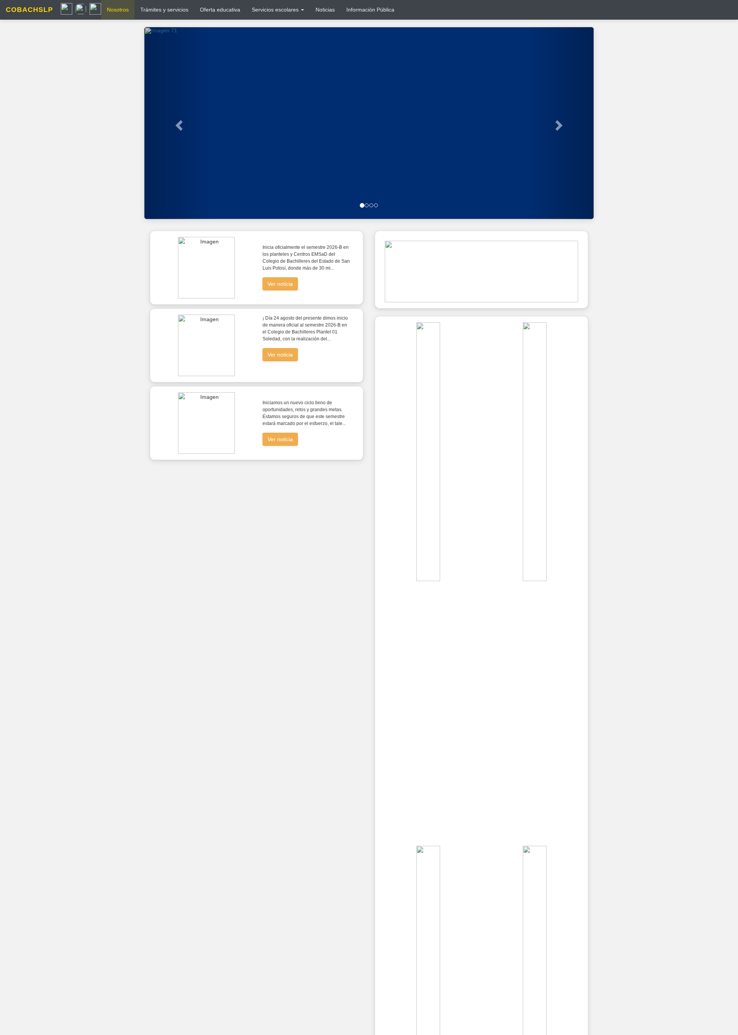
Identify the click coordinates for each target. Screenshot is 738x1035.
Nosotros (118, 10)
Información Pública (370, 10)
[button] (178, 123)
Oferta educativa (220, 10)
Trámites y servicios (164, 10)
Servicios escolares (276, 10)
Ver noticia (280, 284)
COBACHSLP (29, 9)
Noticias (325, 10)
